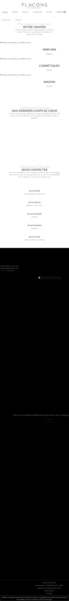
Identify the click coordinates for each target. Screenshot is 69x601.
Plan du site (49, 590)
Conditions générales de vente (49, 588)
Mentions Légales (49, 582)
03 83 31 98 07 (10, 270)
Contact (49, 593)
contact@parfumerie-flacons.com (9, 268)
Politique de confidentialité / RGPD (49, 585)
